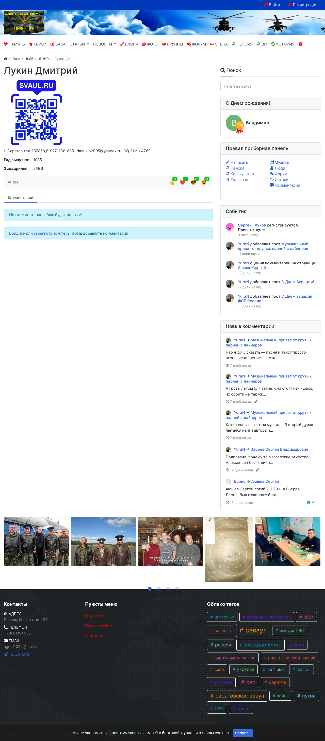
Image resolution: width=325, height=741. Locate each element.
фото (298, 644)
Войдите (17, 233)
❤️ (182, 182)
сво (250, 682)
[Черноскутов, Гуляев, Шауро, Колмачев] (170, 541)
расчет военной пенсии (291, 657)
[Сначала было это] (229, 549)
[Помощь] (300, 44)
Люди (279, 168)
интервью (223, 616)
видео (242, 708)
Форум (280, 173)
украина (245, 669)
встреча (222, 630)
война (282, 695)
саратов (277, 682)
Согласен (243, 733)
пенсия (303, 669)
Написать (239, 162)
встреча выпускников (268, 616)
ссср (218, 669)
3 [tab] (167, 587)
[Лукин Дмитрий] (36, 112)
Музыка (281, 162)
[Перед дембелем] (287, 541)
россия (222, 644)
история (223, 682)
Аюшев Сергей (252, 267)
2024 (308, 616)
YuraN (244, 243)
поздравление (262, 644)
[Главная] (5, 59)
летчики (275, 669)
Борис (240, 481)
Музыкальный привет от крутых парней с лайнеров (273, 246)
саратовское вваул (239, 695)
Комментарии (20, 197)
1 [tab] (148, 587)
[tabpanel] (36, 541)
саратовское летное (234, 657)
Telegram (18, 654)
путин (308, 696)
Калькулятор (242, 173)
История (282, 179)
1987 (218, 708)
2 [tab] (157, 587)
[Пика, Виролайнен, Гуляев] (103, 541)
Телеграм (239, 179)
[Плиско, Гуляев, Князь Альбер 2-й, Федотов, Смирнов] (36, 541)
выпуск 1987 (292, 630)
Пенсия (237, 168)
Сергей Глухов (252, 225)
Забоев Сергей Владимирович (279, 449)
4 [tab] (176, 587)
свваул (255, 630)
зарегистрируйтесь (52, 233)
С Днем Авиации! (297, 281)
